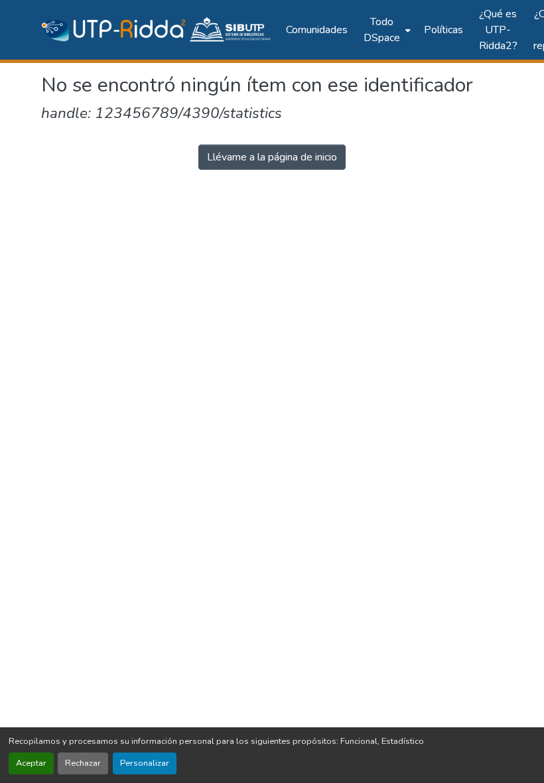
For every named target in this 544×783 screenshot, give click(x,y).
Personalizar (144, 763)
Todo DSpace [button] (382, 30)
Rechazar (83, 763)
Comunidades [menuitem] (317, 30)
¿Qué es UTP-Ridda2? (498, 30)
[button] (157, 30)
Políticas (443, 30)
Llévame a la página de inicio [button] (272, 157)
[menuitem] (386, 30)
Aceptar (31, 763)
